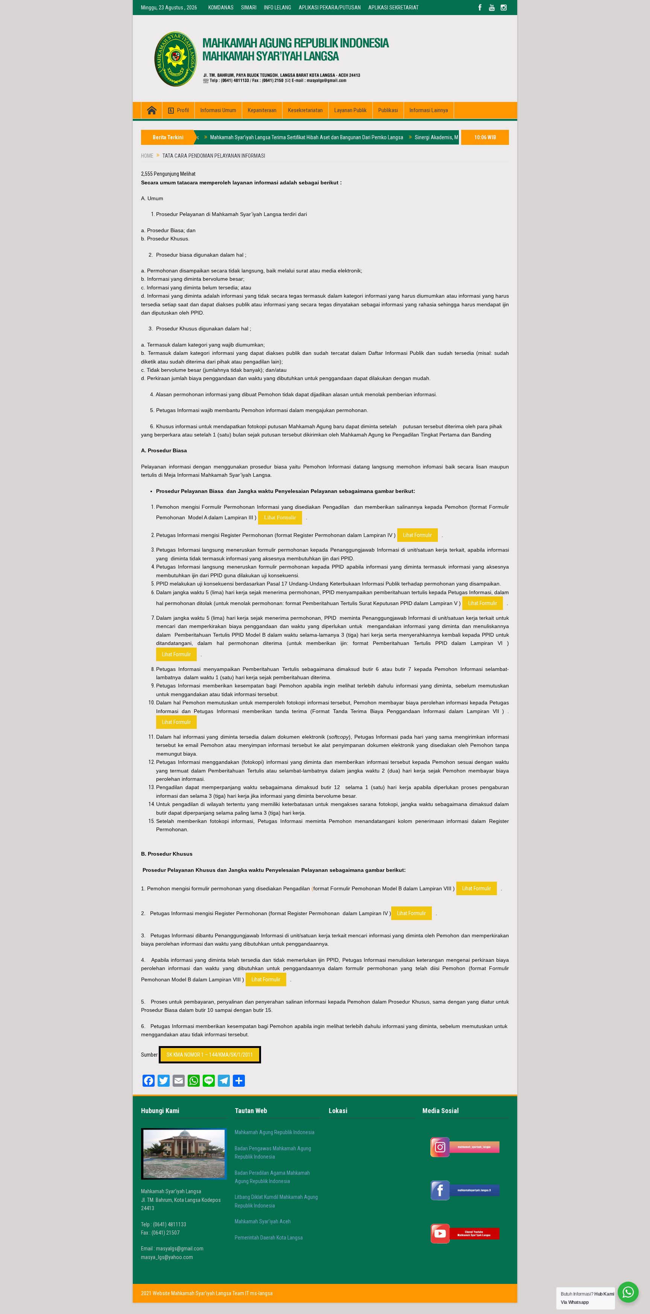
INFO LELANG (277, 8)
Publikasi (388, 110)
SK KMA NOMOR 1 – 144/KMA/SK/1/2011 (210, 1055)
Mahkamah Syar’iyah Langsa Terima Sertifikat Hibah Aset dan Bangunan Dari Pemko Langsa (277, 137)
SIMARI (249, 8)
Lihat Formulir (280, 517)
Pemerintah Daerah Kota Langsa (269, 1238)
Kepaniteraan (262, 110)
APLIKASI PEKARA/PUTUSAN (330, 8)
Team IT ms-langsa (252, 1293)
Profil (183, 110)
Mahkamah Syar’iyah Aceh (263, 1221)
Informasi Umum (218, 110)
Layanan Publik (350, 110)
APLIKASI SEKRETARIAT (393, 8)
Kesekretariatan (305, 110)
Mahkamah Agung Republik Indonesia (274, 1132)
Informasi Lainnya (429, 110)
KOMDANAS (221, 8)
